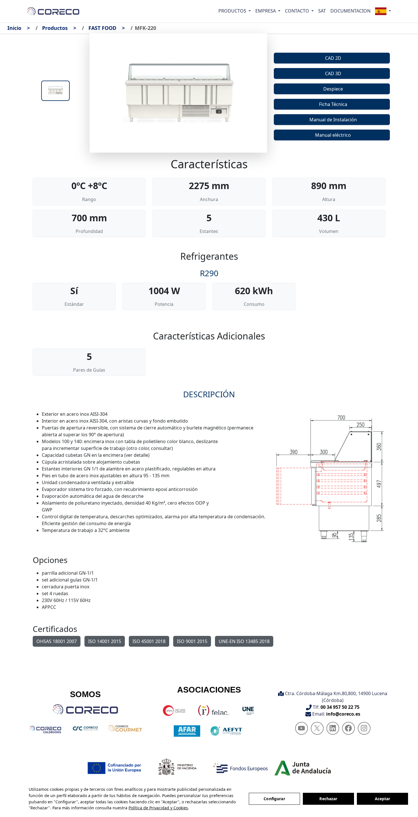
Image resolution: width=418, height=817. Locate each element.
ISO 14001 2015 (104, 641)
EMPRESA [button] (266, 11)
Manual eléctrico (333, 135)
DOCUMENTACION (350, 11)
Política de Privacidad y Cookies (158, 807)
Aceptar (382, 798)
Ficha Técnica (333, 104)
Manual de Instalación (333, 119)
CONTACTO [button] (297, 11)
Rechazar (328, 798)
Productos (55, 27)
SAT (322, 11)
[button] (383, 11)
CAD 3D (333, 73)
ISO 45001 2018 (149, 641)
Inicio (14, 27)
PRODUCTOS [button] (232, 11)
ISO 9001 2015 (192, 641)
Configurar (274, 798)
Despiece (333, 89)
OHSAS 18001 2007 (56, 641)
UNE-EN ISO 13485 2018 (244, 641)
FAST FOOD (102, 27)
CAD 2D (333, 58)
